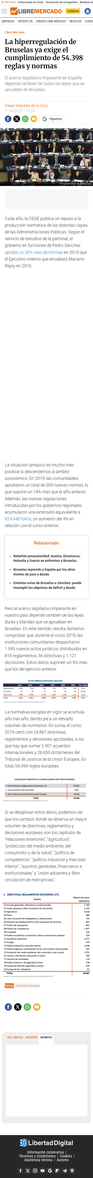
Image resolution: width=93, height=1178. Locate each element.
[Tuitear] (16, 119)
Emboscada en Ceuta (30, 2)
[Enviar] (25, 119)
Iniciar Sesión (87, 11)
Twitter (28, 1170)
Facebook (20, 1170)
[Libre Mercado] (36, 11)
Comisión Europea (28, 985)
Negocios (75, 21)
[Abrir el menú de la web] (5, 11)
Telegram (64, 1170)
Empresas (8, 21)
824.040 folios (18, 518)
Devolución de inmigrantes (62, 2)
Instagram (35, 1170)
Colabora (73, 11)
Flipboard (57, 1170)
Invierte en (25, 21)
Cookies (66, 1156)
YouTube (42, 1170)
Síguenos (55, 118)
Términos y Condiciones (37, 1156)
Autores (63, 1160)
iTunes (72, 1170)
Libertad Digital (46, 1143)
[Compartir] (8, 119)
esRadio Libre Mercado (51, 21)
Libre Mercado (15, 32)
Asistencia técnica (38, 1160)
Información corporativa (45, 1152)
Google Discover (50, 1170)
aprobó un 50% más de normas (34, 252)
